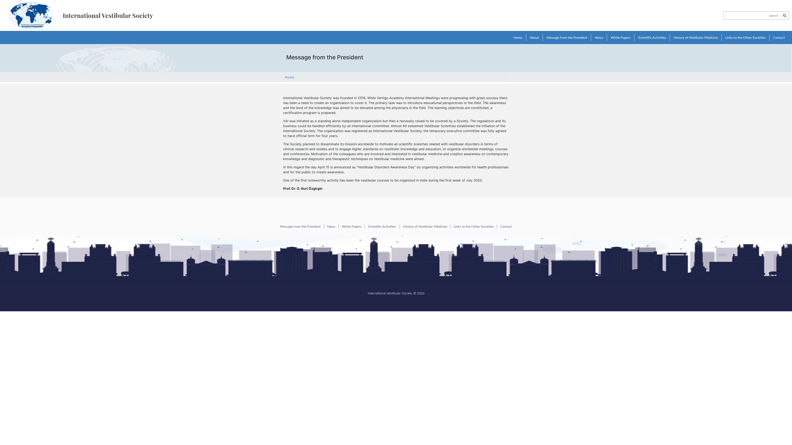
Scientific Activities (382, 226)
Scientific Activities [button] (652, 37)
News (599, 37)
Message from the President (567, 37)
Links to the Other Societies (745, 37)
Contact (779, 37)
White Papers (621, 37)
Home (518, 37)
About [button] (534, 37)
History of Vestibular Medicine (696, 37)
